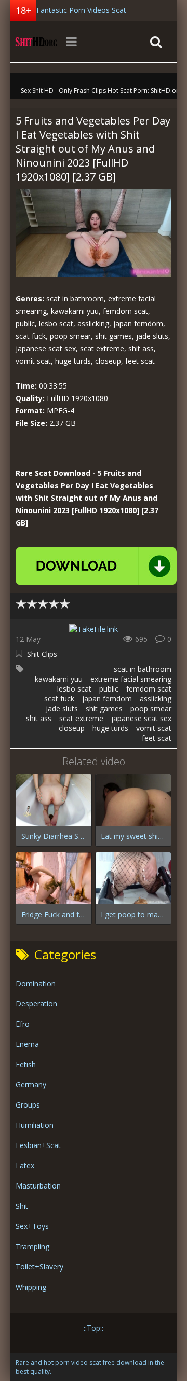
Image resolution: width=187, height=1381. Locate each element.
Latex (25, 1165)
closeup (72, 728)
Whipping (31, 1287)
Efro (23, 1024)
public (108, 689)
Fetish (26, 1064)
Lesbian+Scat (38, 1145)
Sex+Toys (32, 1226)
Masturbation (38, 1186)
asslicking (155, 698)
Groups (28, 1105)
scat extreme (81, 718)
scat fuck (59, 698)
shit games (104, 708)
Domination (36, 983)
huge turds (110, 728)
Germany (31, 1084)
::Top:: (93, 1328)
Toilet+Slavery (39, 1267)
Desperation (36, 1004)
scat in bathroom (142, 669)
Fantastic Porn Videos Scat (81, 10)
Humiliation (35, 1125)
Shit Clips (42, 654)
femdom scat (148, 689)
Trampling (32, 1246)
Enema (27, 1044)
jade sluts (62, 708)
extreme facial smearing (130, 679)
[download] (96, 566)
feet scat (156, 738)
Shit (22, 1206)
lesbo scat (74, 689)
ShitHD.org (36, 41)
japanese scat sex (141, 718)
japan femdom (107, 698)
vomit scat (153, 728)
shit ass (38, 718)
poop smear (150, 708)
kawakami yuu (59, 679)
